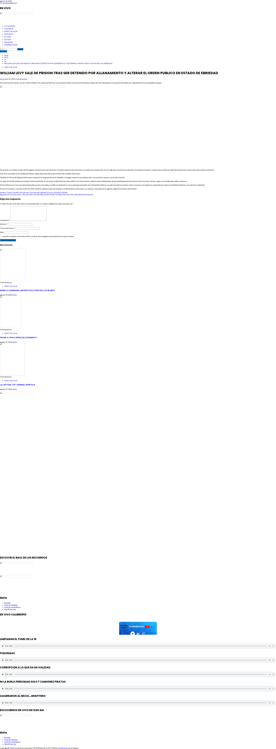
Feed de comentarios (12, 607)
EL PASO (7, 37)
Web (2, 232)
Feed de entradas (11, 605)
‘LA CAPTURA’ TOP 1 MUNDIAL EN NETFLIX (17, 385)
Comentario (5, 220)
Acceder (7, 603)
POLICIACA (8, 28)
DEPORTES (8, 34)
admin (2, 79)
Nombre (3, 224)
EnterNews (63, 748)
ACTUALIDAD (9, 26)
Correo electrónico (7, 228)
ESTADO (7, 39)
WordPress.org (10, 609)
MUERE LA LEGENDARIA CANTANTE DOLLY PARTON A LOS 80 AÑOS (27, 290)
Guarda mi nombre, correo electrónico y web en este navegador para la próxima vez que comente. (38, 236)
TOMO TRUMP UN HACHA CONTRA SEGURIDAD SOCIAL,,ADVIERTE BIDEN (34, 192)
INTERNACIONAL (11, 45)
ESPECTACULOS (10, 31)
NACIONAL (8, 42)
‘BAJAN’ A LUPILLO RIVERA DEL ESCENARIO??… (19, 338)
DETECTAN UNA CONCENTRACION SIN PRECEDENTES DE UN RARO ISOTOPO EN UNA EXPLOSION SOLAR (46, 195)
